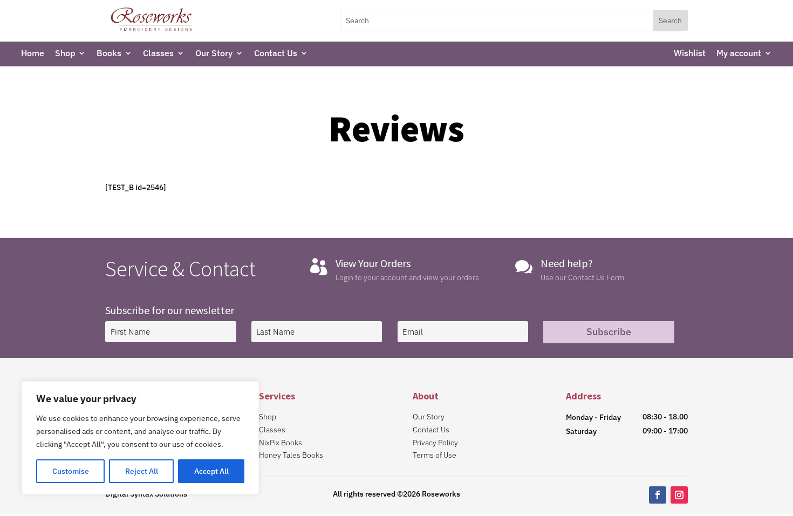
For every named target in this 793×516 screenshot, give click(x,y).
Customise (70, 471)
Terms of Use (434, 455)
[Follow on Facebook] (657, 495)
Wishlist (690, 53)
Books (109, 53)
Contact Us (275, 53)
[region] (140, 437)
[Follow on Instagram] (679, 495)
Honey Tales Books (291, 455)
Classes (158, 53)
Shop (65, 53)
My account (738, 53)
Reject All (141, 471)
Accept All (211, 471)
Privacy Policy (435, 442)
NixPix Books (280, 442)
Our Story (214, 53)
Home (32, 53)
